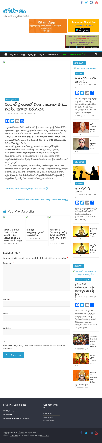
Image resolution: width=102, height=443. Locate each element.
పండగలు (78, 279)
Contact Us (47, 413)
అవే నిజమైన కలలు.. (93, 126)
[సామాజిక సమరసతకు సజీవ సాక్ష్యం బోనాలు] (81, 335)
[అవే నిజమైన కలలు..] (81, 123)
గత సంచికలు (53, 54)
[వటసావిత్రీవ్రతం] (81, 354)
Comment (8, 263)
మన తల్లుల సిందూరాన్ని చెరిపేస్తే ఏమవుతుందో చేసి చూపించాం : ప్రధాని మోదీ (58, 235)
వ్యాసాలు (13, 54)
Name (6, 299)
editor (21, 113)
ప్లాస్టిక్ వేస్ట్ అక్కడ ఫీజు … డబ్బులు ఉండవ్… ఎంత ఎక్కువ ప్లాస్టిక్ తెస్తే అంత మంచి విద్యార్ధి (13, 235)
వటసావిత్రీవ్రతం (93, 356)
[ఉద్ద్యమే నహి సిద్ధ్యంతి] (81, 244)
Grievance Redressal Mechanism (16, 419)
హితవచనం (79, 74)
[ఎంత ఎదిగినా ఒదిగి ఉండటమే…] (86, 68)
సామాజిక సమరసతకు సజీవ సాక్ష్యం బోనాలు (93, 341)
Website (7, 328)
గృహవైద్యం (32, 54)
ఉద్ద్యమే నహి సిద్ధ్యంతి (93, 247)
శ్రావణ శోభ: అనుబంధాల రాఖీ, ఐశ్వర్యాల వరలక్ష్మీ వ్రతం (84, 289)
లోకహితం (14, 11)
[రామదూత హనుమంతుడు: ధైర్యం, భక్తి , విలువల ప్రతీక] (81, 371)
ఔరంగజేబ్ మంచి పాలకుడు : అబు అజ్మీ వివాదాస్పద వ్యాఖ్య (43, 199)
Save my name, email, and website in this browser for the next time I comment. (34, 347)
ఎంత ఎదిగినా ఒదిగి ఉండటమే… (85, 79)
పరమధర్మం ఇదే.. (93, 142)
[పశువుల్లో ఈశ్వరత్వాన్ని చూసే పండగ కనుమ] (37, 217)
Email (6, 313)
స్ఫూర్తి (23, 54)
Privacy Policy (8, 411)
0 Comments (31, 113)
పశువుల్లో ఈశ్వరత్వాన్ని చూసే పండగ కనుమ (35, 232)
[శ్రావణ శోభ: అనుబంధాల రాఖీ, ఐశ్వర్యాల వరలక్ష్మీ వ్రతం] (86, 271)
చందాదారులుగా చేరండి (78, 54)
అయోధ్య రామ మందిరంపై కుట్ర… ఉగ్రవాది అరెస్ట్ (25, 188)
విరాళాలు (64, 54)
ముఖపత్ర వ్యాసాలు (12, 100)
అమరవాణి (79, 183)
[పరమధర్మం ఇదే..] (81, 139)
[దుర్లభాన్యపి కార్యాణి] (81, 227)
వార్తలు (41, 54)
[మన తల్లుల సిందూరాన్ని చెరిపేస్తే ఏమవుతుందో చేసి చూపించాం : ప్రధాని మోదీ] (59, 217)
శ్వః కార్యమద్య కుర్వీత (82, 189)
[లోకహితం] (6, 54)
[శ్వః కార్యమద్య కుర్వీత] (86, 167)
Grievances (7, 415)
